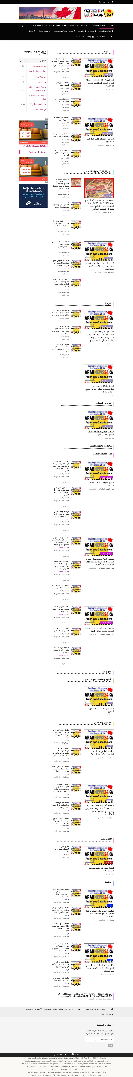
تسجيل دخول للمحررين (32, 1009)
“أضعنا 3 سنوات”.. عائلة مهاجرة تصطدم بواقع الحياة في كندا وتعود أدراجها (61, 283)
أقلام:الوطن (48, 25)
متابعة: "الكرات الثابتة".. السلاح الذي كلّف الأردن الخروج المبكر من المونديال (100, 968)
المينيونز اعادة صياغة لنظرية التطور (101, 709)
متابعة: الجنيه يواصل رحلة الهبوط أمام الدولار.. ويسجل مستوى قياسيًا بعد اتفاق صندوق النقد (60, 788)
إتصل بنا (84, 1009)
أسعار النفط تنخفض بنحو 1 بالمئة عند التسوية (60, 586)
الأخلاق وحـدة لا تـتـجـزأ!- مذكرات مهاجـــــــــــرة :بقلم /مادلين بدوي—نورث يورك (60, 313)
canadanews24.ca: (39, 66)
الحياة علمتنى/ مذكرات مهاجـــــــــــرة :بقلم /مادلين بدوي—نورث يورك (99, 389)
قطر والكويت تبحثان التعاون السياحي (101, 484)
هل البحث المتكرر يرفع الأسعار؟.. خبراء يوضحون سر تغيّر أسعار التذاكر (61, 205)
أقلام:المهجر (60, 25)
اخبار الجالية (108, 195)
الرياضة (31, 31)
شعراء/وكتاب (36, 25)
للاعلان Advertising (103, 36)
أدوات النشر (57, 1009)
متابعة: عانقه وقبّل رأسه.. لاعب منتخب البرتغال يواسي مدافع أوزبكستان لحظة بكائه (60, 893)
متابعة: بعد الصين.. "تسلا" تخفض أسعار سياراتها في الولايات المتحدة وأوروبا (60, 769)
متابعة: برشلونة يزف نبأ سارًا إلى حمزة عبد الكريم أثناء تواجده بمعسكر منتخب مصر (60, 927)
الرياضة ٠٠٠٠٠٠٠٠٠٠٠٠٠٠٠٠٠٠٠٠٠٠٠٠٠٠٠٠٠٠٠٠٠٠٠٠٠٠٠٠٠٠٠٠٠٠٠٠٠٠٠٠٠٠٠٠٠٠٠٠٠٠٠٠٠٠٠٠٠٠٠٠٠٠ (83, 883)
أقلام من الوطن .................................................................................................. (86, 404)
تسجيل (96, 1)
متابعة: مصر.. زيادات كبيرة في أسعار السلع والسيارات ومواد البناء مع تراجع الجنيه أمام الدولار (60, 752)
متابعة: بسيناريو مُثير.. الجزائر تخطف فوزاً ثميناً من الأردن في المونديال (60, 964)
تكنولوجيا (91, 31)
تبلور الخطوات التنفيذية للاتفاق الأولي (61, 118)
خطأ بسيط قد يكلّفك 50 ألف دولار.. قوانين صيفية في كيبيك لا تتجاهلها (61, 223)
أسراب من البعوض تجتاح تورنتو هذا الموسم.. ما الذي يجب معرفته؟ (61, 263)
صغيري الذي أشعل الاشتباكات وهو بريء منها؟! (62, 849)
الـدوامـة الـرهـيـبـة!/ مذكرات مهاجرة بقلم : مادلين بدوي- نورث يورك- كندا (60, 348)
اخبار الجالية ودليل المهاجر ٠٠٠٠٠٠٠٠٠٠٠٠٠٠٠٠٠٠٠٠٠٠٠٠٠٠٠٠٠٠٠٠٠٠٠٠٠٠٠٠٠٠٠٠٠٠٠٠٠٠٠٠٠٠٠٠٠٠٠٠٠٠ (88, 172)
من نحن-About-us (71, 1009)
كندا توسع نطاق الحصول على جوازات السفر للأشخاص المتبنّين (60, 244)
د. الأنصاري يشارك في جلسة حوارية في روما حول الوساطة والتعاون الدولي (61, 491)
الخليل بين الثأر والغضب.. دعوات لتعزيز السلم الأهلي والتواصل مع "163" (100, 83)
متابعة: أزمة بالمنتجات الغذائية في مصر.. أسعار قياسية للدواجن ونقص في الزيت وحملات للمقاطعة (99, 810)
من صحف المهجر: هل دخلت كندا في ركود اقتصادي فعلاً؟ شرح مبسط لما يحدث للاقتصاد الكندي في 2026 (60, 184)
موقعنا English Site (84, 36)
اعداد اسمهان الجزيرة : (37, 71)
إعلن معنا (93, 1009)
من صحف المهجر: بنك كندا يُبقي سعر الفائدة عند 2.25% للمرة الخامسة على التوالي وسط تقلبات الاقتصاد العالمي (99, 204)
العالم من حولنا (65, 69)
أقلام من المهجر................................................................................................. (83, 304)
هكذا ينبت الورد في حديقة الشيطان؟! (101, 869)
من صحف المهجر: (39, 109)
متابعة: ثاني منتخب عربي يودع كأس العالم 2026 (60, 979)
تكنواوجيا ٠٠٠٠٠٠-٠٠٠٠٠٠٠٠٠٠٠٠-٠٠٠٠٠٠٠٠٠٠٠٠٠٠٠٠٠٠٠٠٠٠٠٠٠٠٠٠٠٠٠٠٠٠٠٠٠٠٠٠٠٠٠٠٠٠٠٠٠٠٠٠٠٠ (83, 673)
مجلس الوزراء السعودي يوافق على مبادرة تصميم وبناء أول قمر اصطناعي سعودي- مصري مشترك (60, 541)
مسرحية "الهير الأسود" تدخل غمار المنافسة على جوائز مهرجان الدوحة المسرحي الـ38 (61, 565)
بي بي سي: (41, 76)
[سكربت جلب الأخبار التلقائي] (64, 1054)
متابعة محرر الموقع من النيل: (37, 97)
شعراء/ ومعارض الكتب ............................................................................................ (88, 447)
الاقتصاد (109, 746)
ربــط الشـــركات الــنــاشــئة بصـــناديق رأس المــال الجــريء (61, 152)
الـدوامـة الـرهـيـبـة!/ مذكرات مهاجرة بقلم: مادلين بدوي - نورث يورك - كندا (60, 330)
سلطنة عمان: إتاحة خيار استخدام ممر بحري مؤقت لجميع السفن (60, 609)
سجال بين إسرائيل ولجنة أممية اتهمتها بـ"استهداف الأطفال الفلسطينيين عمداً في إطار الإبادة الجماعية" (60, 62)
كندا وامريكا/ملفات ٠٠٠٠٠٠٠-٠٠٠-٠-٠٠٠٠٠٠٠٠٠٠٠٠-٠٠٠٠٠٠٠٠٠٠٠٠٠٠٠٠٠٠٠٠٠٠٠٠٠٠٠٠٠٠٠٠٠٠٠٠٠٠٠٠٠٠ (85, 455)
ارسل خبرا (47, 1009)
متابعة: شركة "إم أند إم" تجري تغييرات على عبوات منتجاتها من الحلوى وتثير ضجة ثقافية (61, 822)
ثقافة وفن (81, 31)
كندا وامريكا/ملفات (106, 477)
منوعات (110, 703)
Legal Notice (106, 1014)
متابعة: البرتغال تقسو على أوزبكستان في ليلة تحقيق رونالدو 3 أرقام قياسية (60, 910)
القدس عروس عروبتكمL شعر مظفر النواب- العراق (101, 433)
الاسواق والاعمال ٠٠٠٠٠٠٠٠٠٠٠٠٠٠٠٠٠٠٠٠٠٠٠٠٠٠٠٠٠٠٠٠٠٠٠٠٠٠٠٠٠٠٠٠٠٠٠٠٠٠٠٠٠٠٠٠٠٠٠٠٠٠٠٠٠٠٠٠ (85, 723)
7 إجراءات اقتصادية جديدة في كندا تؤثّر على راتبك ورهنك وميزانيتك (100, 266)
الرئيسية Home (105, 25)
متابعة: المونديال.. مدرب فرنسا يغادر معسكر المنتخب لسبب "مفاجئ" (100, 914)
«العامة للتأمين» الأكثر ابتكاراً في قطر (62, 100)
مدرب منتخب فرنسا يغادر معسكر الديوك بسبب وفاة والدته (99, 629)
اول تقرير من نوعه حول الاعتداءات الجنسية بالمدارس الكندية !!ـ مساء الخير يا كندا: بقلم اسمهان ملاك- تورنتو (100, 336)
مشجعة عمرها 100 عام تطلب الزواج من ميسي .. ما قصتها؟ (60, 650)
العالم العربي (108, 74)
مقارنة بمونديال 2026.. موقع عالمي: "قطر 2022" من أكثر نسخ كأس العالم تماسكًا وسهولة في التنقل (60, 466)
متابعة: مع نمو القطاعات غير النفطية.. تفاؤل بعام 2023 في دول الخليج (61, 805)
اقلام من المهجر (107, 326)
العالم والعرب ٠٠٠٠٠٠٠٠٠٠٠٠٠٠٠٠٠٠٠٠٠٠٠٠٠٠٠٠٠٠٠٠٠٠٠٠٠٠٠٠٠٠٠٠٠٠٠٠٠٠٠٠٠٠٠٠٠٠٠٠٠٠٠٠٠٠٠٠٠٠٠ (84, 52)
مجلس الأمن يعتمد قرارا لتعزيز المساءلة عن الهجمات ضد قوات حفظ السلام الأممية (100, 562)
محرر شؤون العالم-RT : (37, 104)
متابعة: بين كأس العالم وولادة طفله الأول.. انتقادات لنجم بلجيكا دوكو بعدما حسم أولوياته (60, 947)
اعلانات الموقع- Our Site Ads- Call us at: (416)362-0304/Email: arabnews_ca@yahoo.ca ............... (85, 995)
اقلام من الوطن (107, 426)
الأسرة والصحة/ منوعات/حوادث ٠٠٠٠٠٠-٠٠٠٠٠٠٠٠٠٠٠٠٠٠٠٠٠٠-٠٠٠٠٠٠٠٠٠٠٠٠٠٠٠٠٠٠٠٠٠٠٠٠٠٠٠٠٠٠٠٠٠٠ (89, 680)
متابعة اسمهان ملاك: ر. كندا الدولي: (37, 89)
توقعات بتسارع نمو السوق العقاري (62, 83)
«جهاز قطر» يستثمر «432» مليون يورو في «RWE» (60, 135)
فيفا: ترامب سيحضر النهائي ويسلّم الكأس (61, 629)
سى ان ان (42, 82)
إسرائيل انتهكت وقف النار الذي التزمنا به (100, 140)
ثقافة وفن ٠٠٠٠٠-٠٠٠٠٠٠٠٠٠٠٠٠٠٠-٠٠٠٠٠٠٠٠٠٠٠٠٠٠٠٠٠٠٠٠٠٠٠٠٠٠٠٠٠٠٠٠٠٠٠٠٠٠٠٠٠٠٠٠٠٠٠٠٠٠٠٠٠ (83, 840)
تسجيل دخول (107, 1)
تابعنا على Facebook (34, 146)
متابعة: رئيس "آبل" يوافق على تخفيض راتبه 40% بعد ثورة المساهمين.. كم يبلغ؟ (60, 734)
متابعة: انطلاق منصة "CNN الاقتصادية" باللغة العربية (101, 752)
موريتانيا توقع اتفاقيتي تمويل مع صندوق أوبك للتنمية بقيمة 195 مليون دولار (61, 515)
